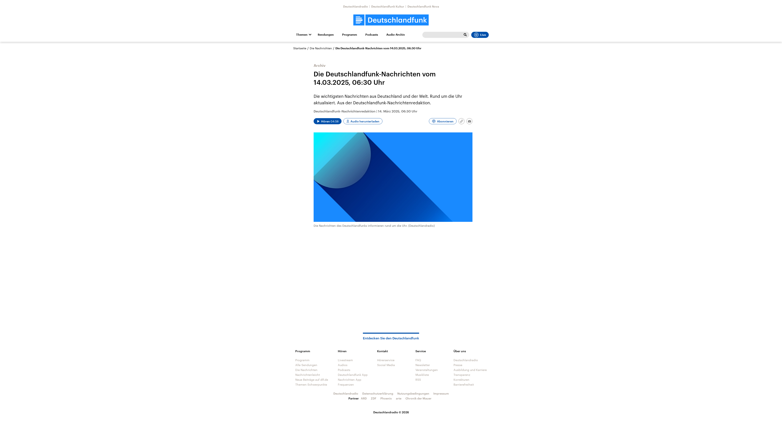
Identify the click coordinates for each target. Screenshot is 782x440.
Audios (342, 365)
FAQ (418, 360)
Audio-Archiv (395, 34)
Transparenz (462, 374)
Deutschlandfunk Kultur (387, 6)
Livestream (345, 360)
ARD (364, 398)
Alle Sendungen (306, 365)
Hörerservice (385, 360)
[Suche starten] (465, 35)
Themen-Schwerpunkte (311, 384)
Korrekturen (461, 379)
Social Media (386, 365)
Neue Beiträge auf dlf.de (311, 379)
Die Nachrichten (321, 48)
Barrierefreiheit (464, 384)
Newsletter (422, 365)
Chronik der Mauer (418, 398)
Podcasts (371, 34)
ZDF (373, 398)
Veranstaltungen (426, 370)
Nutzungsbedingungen (413, 393)
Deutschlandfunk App (353, 374)
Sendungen (326, 34)
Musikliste (422, 374)
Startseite (299, 48)
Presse (458, 365)
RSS (418, 379)
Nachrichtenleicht (307, 374)
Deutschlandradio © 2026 (391, 412)
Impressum (441, 393)
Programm (349, 34)
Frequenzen (346, 384)
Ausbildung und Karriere (470, 370)
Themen (302, 34)
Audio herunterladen (364, 121)
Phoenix (386, 398)
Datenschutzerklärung (377, 393)
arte (398, 398)
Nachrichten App (349, 379)
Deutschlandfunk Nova (423, 6)
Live (483, 34)
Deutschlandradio (355, 6)
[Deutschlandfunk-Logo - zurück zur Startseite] (391, 20)
